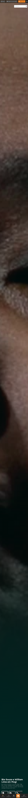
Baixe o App (22, 1)
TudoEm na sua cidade (12, 1)
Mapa (3, 1)
